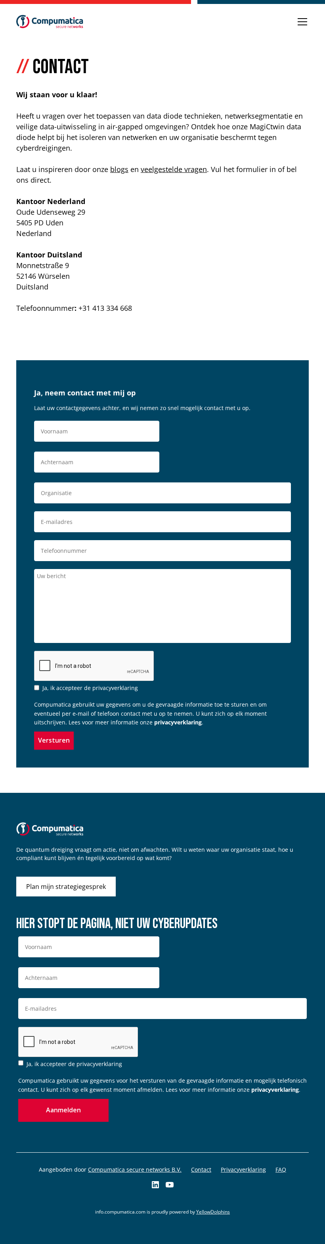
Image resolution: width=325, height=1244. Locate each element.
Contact (201, 1169)
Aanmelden (63, 1110)
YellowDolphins (213, 1211)
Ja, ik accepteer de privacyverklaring (90, 688)
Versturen (54, 740)
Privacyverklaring (243, 1169)
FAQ (280, 1169)
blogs (119, 169)
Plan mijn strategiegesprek (66, 886)
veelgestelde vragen (174, 169)
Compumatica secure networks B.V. (135, 1169)
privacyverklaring (178, 722)
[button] (301, 21)
